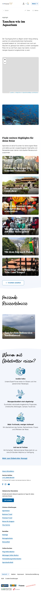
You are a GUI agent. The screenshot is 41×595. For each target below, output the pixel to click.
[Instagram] (5, 484)
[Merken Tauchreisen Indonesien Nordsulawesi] (32, 317)
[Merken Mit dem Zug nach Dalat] (35, 240)
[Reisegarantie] (16, 589)
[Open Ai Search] (27, 3)
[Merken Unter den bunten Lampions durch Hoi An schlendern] (35, 199)
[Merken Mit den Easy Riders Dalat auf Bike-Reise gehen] (35, 219)
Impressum (20, 574)
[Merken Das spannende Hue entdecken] (35, 179)
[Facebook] (3, 484)
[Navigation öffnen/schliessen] (24, 4)
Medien (13, 574)
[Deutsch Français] (5, 574)
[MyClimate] (21, 585)
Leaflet (12, 92)
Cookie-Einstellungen (11, 578)
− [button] (5, 62)
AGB (2, 578)
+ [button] (5, 59)
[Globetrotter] (6, 589)
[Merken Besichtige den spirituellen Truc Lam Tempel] (35, 260)
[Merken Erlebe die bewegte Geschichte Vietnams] (35, 158)
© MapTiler (18, 92)
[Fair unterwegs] (30, 585)
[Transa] (13, 585)
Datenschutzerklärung (32, 574)
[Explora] (4, 585)
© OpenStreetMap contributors (29, 92)
